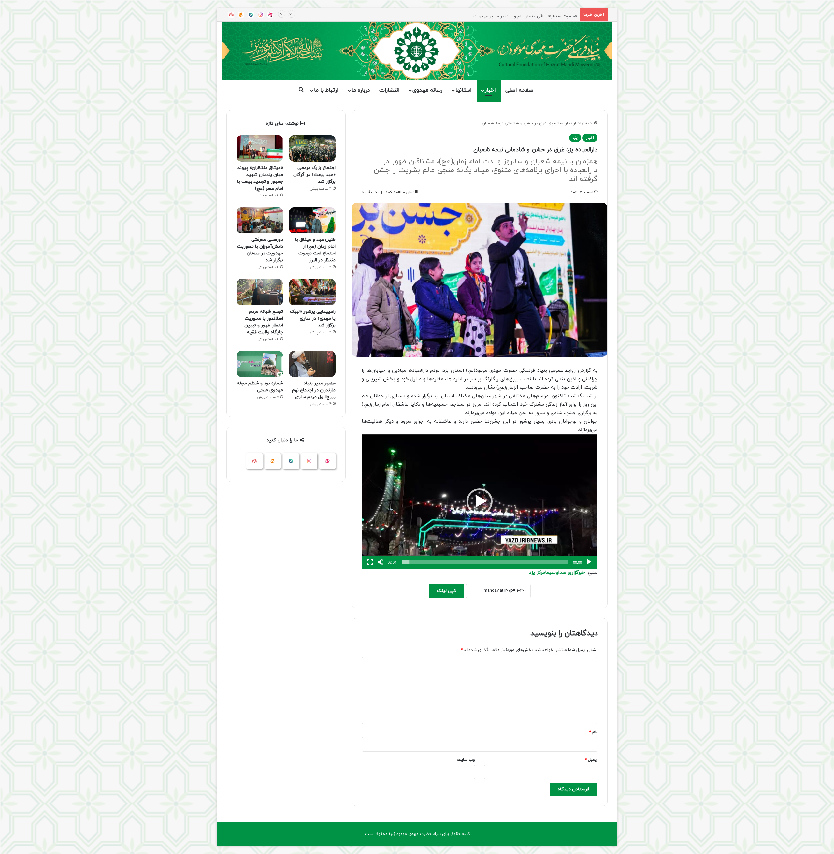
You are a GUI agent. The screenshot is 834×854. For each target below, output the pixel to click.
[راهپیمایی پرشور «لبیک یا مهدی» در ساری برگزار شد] (312, 292)
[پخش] (589, 562)
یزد (575, 138)
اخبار (490, 90)
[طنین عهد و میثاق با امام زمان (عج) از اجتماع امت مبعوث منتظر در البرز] (312, 220)
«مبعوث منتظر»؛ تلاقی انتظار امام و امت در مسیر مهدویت (525, 15)
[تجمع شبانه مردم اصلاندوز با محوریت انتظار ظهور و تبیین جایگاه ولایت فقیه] (260, 292)
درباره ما (361, 90)
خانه (589, 123)
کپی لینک (446, 591)
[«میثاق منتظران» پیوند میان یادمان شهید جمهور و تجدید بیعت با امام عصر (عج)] (260, 148)
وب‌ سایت (466, 760)
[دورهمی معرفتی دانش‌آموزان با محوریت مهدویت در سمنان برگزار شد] (260, 220)
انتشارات (389, 90)
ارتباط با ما (326, 90)
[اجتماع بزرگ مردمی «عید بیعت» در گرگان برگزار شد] (312, 148)
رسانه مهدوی (427, 90)
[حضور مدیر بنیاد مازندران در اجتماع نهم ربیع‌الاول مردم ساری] (312, 364)
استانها (463, 90)
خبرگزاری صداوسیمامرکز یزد (557, 572)
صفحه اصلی (519, 90)
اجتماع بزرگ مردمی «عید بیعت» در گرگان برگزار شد (314, 175)
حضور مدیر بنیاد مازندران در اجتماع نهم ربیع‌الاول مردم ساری (314, 390)
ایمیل (591, 760)
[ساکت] (380, 562)
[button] (480, 501)
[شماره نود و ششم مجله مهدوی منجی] (260, 364)
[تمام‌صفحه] (370, 562)
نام (593, 732)
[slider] (485, 562)
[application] (479, 501)
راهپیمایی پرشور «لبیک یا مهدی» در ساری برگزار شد (313, 318)
